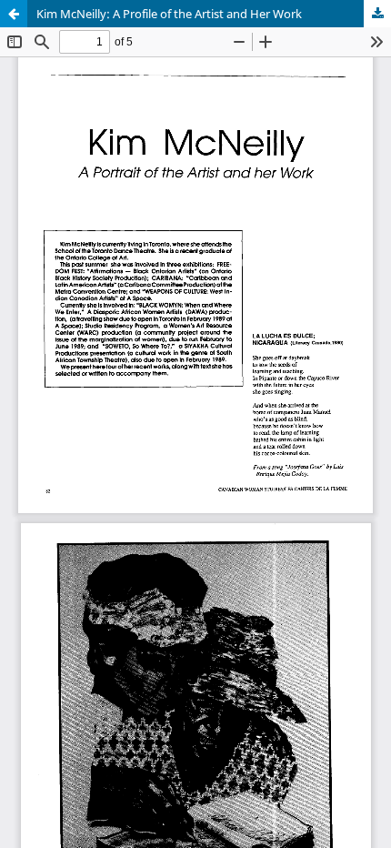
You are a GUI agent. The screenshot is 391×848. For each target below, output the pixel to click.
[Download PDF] (377, 13)
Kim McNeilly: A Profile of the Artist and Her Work (169, 13)
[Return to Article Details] (13, 13)
